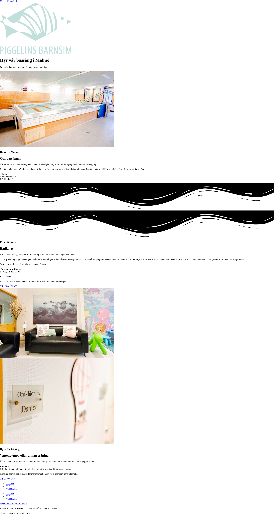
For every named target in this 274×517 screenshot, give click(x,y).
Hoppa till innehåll (8, 1)
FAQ (8, 486)
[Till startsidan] (35, 53)
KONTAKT (11, 489)
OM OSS (10, 483)
